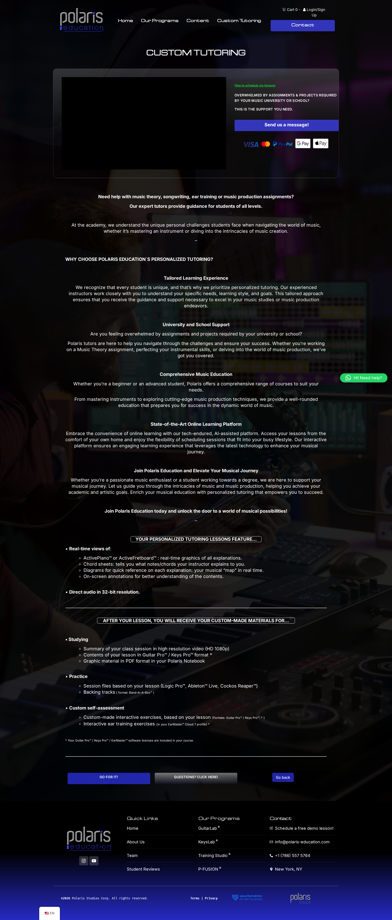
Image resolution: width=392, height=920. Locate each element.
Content (197, 20)
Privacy (211, 898)
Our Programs (160, 20)
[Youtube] (93, 860)
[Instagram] (83, 860)
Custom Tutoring (239, 20)
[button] (363, 377)
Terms (194, 898)
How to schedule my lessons (255, 85)
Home (125, 20)
